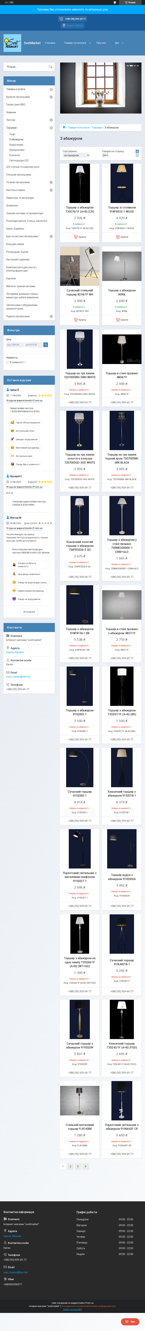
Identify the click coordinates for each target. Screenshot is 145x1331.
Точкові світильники (18, 182)
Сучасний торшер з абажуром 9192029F (80, 1045)
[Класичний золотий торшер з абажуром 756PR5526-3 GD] (79, 515)
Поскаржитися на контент (74, 1306)
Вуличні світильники (18, 96)
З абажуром (16, 139)
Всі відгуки (29, 611)
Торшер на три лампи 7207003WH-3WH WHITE (80, 375)
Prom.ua (89, 1303)
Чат (132, 1321)
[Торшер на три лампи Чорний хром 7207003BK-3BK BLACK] (121, 430)
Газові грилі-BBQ (15, 104)
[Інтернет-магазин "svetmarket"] (12, 43)
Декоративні (16, 149)
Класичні (14, 155)
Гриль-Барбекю (15, 228)
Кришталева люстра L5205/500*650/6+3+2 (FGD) (25, 410)
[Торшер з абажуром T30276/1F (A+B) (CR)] (79, 183)
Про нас (101, 42)
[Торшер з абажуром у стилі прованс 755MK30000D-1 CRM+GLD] (121, 515)
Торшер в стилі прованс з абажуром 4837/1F (122, 631)
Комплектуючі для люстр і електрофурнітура (21, 269)
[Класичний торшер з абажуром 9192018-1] (121, 767)
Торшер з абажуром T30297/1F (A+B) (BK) (122, 712)
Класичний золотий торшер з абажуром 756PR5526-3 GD (80, 546)
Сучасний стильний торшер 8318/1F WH (79, 292)
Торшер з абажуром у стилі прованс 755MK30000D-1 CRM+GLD (122, 545)
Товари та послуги (75, 42)
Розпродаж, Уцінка (17, 251)
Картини (11, 278)
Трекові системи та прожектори (24, 213)
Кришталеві (16, 144)
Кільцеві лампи (15, 244)
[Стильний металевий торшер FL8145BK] (79, 1100)
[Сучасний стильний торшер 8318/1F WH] (79, 266)
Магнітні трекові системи (20, 286)
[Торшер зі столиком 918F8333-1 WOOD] (121, 183)
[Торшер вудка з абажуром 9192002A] (121, 848)
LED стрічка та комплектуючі (22, 166)
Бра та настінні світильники (22, 236)
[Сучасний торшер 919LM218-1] (121, 934)
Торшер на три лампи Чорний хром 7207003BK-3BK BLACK (122, 458)
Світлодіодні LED (19, 160)
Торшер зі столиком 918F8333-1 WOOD (122, 209)
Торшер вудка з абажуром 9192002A (122, 877)
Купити (82, 237)
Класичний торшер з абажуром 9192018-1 (122, 793)
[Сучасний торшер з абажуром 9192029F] (79, 1019)
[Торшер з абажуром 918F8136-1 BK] (79, 605)
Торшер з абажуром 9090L (122, 292)
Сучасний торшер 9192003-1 (80, 793)
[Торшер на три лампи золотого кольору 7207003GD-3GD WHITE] (79, 430)
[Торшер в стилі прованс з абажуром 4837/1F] (121, 605)
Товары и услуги (15, 89)
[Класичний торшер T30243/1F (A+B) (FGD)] (121, 1019)
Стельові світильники (18, 174)
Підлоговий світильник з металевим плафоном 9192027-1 (80, 877)
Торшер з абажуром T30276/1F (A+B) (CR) (79, 209)
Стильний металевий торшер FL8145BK (80, 1126)
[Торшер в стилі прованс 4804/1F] (121, 349)
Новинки (11, 112)
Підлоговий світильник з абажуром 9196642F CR (122, 1126)
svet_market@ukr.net (18, 676)
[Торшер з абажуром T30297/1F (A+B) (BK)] (121, 686)
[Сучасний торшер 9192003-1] (79, 767)
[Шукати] (50, 67)
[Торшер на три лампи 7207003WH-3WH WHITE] (79, 349)
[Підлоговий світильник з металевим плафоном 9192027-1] (79, 848)
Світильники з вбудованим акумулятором (21, 307)
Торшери (97, 127)
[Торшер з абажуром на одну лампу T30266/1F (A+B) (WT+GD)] (79, 934)
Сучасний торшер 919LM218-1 (122, 962)
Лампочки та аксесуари (20, 197)
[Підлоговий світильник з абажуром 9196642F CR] (121, 1100)
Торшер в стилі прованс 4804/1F (122, 375)
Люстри (10, 120)
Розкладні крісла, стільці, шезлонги (26, 220)
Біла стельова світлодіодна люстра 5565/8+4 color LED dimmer (31, 551)
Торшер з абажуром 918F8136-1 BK (80, 631)
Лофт (12, 134)
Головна (50, 42)
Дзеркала (12, 205)
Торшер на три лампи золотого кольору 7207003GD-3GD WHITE (79, 458)
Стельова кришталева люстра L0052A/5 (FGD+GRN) (29, 503)
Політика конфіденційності (102, 1306)
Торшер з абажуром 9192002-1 (80, 712)
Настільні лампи (15, 190)
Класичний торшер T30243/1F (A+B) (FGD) (122, 1045)
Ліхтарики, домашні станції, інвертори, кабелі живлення (22, 295)
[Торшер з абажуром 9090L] (121, 266)
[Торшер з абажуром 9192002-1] (79, 686)
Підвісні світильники (18, 316)
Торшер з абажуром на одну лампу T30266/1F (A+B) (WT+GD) (79, 962)
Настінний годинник (17, 259)
